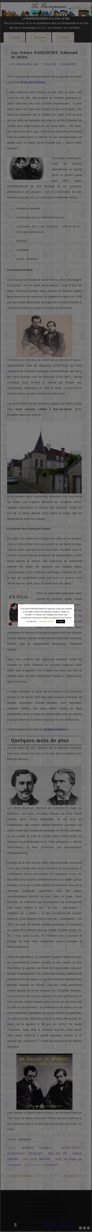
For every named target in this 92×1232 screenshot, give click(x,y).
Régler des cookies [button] (46, 621)
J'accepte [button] (60, 621)
